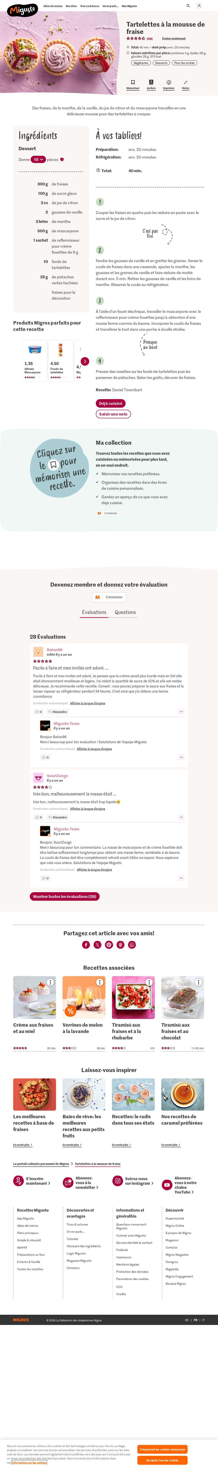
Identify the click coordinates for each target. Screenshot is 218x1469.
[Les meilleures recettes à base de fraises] (34, 1112)
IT (203, 1320)
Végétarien (140, 63)
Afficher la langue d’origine (87, 703)
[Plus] (181, 712)
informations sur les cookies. (29, 1462)
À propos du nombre (62, 160)
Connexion (111, 513)
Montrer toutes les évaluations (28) (64, 896)
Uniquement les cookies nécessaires (162, 1449)
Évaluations (94, 612)
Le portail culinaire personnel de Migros (41, 1163)
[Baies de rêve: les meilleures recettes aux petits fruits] (84, 1112)
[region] (109, 1454)
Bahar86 (55, 649)
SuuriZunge (57, 775)
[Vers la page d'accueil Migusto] (22, 7)
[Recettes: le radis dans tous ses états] (133, 1112)
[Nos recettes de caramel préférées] (182, 1112)
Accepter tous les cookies (162, 1460)
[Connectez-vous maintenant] (199, 5)
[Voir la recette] (34, 1014)
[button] (38, 652)
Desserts (161, 63)
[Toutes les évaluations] (136, 38)
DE (187, 1320)
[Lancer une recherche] (188, 6)
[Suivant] (85, 361)
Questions (125, 612)
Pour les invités (184, 63)
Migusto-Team (66, 723)
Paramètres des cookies (132, 1279)
